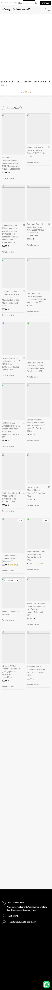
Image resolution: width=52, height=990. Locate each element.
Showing (13, 108)
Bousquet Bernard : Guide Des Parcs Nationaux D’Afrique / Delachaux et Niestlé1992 (36, 230)
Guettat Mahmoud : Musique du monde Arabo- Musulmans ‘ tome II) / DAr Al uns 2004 (36, 425)
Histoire (3, 85)
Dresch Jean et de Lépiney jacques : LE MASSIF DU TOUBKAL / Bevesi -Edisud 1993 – (11, 364)
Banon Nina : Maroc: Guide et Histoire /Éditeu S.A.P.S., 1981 (36, 150)
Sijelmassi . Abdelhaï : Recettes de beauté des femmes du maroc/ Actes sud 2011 (36, 609)
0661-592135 (13, 916)
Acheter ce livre (8, 178)
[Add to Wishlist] (24, 158)
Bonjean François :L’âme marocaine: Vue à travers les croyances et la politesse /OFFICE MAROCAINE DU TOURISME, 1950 (10, 234)
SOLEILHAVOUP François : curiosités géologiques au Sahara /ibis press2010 (11, 672)
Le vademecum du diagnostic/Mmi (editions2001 (10, 558)
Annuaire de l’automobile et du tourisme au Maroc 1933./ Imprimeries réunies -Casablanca (11, 163)
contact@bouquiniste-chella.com (21, 922)
